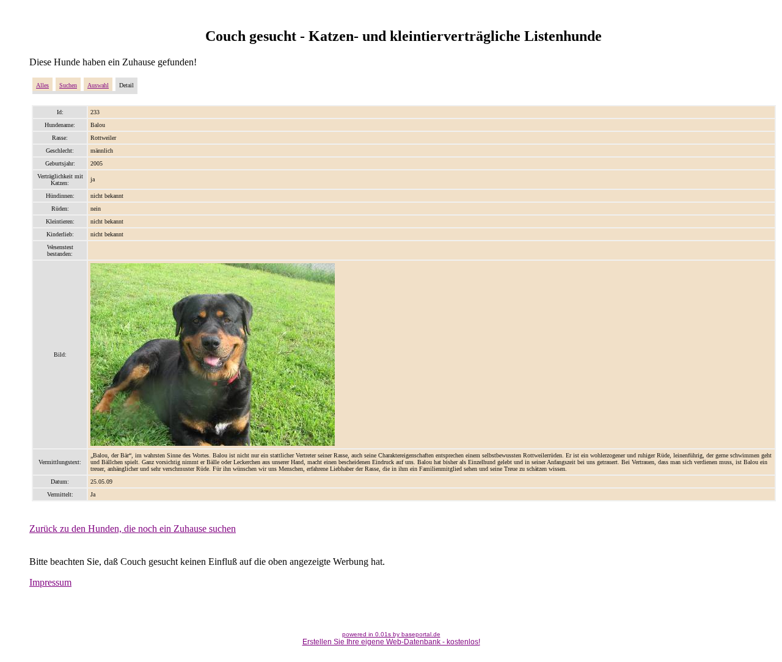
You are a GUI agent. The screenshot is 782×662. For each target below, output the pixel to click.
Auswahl (98, 85)
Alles (42, 85)
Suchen (68, 85)
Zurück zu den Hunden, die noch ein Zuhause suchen (132, 528)
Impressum (50, 582)
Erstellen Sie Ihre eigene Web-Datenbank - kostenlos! (391, 642)
